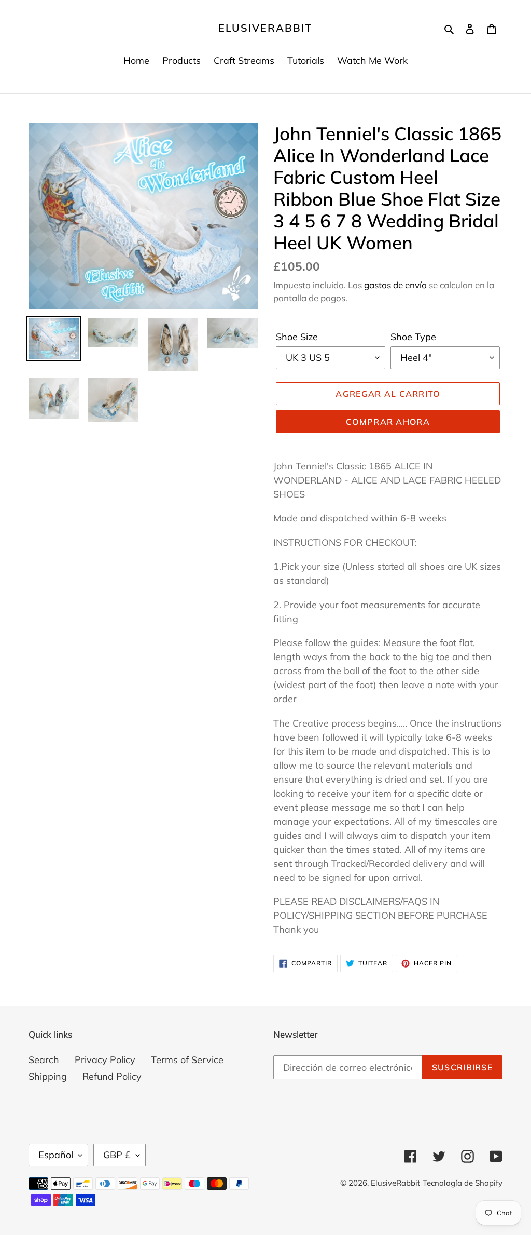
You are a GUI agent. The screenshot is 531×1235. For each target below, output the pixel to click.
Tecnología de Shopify (462, 1183)
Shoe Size (297, 337)
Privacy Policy (105, 1060)
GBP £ (117, 1155)
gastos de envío (395, 284)
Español (55, 1155)
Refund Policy (112, 1076)
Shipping (48, 1076)
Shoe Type (413, 337)
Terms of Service (187, 1060)
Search (44, 1060)
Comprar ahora (388, 422)
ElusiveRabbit (265, 28)
